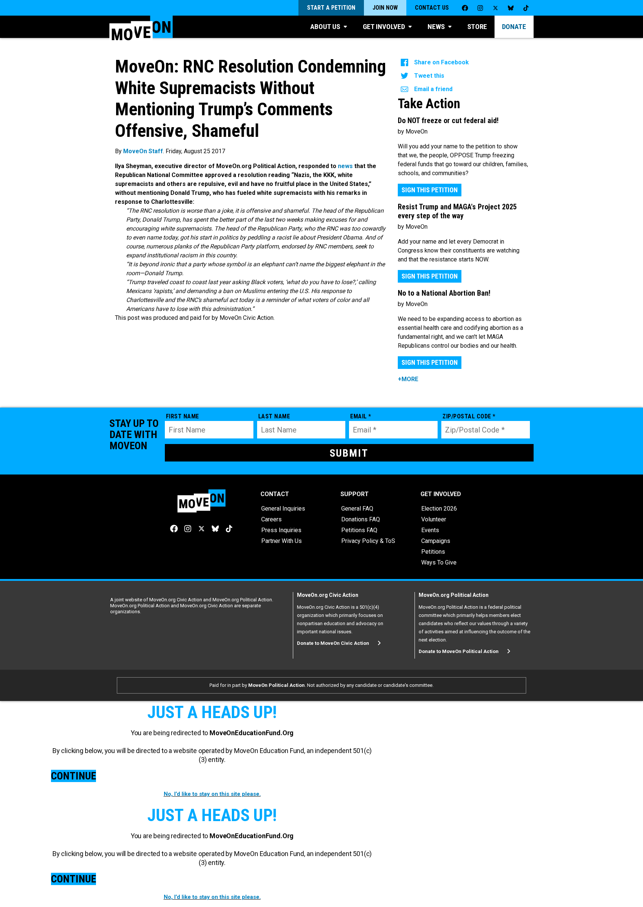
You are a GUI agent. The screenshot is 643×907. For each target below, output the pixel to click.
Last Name (274, 416)
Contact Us (432, 7)
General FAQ (357, 508)
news (345, 166)
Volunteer (433, 519)
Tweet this (429, 75)
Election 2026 (439, 508)
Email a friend (433, 89)
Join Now (385, 7)
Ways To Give (439, 562)
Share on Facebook (441, 62)
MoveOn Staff (143, 151)
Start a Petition (331, 7)
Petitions (433, 551)
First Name (182, 416)
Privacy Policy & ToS (368, 540)
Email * (360, 416)
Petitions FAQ (359, 530)
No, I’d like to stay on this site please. (212, 794)
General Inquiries (283, 508)
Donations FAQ (360, 519)
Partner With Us (281, 540)
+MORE (408, 379)
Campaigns (435, 540)
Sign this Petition (430, 190)
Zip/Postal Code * (469, 416)
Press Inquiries (281, 530)
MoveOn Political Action (276, 685)
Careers (271, 519)
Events (430, 530)
